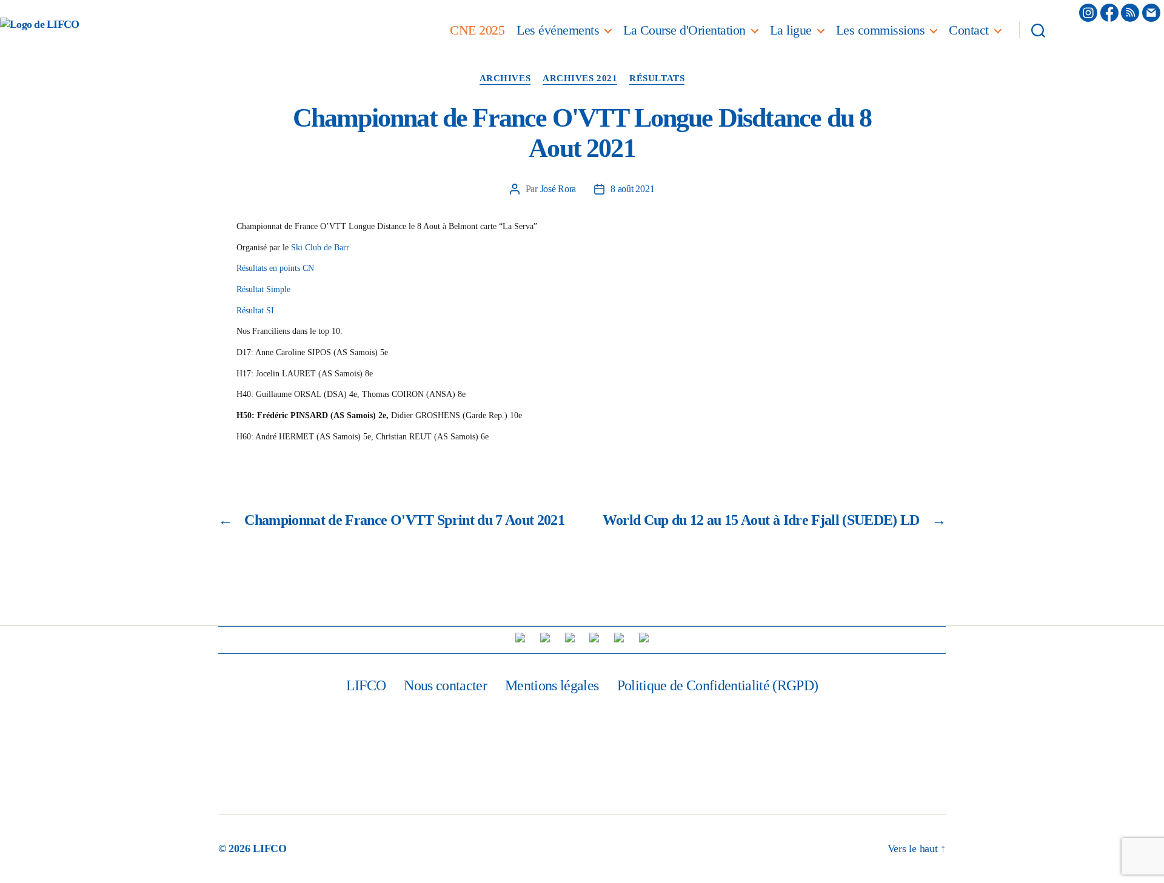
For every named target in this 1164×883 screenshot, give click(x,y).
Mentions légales (551, 685)
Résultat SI (255, 310)
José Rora (558, 189)
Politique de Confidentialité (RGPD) (717, 685)
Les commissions (880, 30)
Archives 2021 (580, 78)
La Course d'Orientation (684, 30)
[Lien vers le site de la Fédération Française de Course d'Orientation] (545, 637)
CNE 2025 (477, 30)
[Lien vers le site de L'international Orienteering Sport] (520, 637)
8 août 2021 (632, 189)
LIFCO (366, 685)
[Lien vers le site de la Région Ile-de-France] (570, 637)
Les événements (558, 30)
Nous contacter (445, 685)
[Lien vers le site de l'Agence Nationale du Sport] (594, 637)
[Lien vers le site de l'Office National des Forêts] (644, 637)
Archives (505, 78)
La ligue (791, 30)
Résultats (656, 78)
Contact (969, 30)
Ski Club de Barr (320, 247)
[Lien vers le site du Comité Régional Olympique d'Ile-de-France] (619, 637)
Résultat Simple (263, 289)
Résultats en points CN (275, 268)
